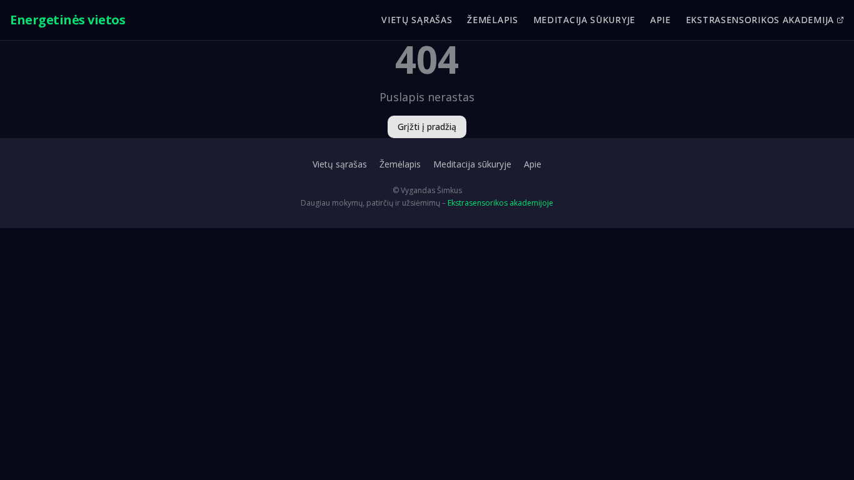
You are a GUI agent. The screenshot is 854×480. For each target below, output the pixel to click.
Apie (660, 20)
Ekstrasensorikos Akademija (760, 20)
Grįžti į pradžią (427, 126)
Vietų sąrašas (416, 20)
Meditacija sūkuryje (584, 20)
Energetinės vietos (67, 19)
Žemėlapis (492, 20)
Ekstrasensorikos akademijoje (500, 203)
